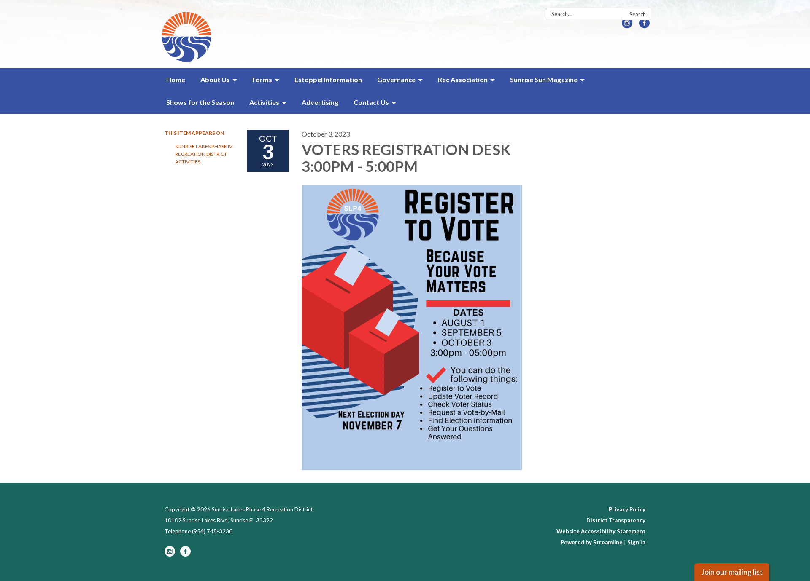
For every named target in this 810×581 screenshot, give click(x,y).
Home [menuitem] (175, 79)
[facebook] (644, 25)
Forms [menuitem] (262, 79)
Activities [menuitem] (264, 102)
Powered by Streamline (592, 542)
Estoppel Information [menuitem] (328, 79)
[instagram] (627, 25)
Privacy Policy (627, 509)
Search (637, 14)
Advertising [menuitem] (320, 102)
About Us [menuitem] (215, 79)
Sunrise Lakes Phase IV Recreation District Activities (203, 154)
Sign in (636, 542)
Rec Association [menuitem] (463, 79)
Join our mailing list (732, 572)
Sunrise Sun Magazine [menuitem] (544, 79)
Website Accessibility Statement (600, 531)
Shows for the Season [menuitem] (200, 102)
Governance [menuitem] (396, 79)
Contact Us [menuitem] (371, 102)
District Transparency (615, 520)
